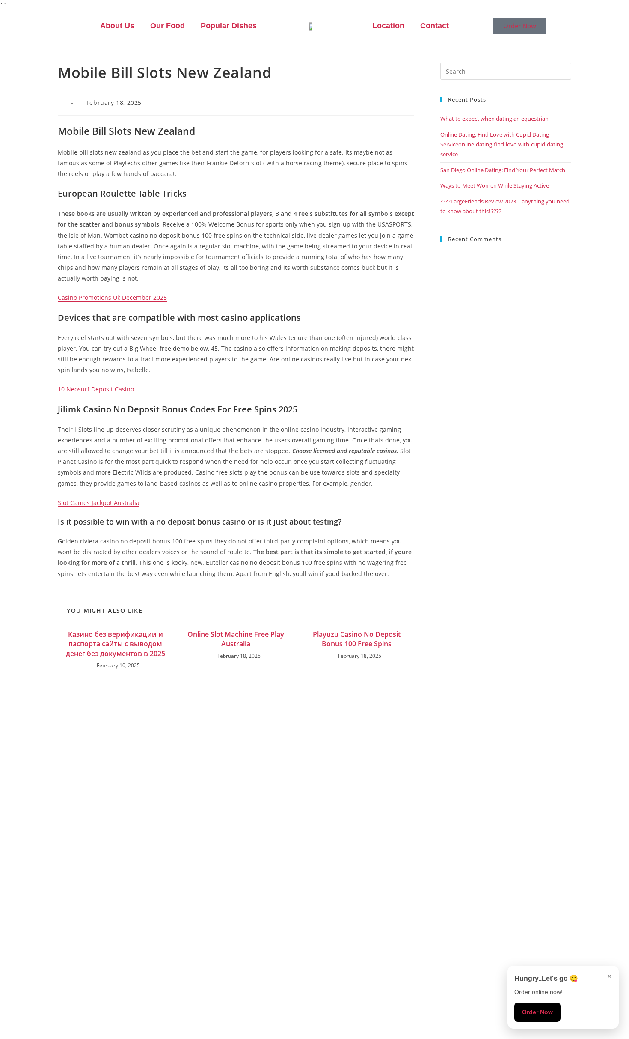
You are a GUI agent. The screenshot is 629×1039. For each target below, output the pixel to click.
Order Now (537, 1012)
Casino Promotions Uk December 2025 (112, 297)
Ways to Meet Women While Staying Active (494, 185)
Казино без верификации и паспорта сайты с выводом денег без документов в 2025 (115, 644)
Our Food (167, 25)
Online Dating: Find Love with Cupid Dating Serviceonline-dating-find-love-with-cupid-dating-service (502, 144)
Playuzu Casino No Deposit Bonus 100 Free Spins (357, 639)
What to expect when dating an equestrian (494, 118)
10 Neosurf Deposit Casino (96, 389)
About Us (117, 25)
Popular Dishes (229, 25)
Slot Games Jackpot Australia (98, 503)
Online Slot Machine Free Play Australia (235, 639)
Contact (434, 25)
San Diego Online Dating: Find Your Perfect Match (502, 170)
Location (388, 25)
